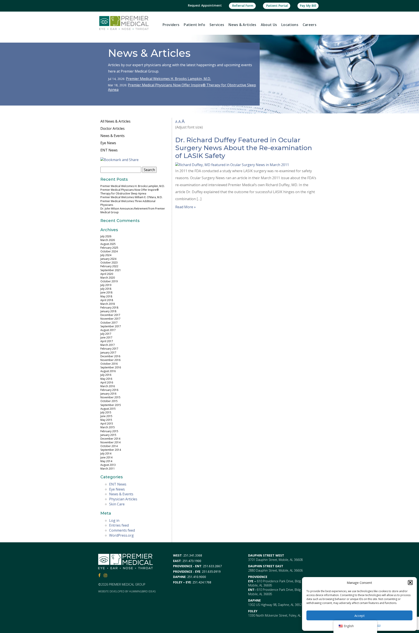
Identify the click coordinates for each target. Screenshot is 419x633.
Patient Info (194, 24)
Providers (171, 24)
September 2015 (110, 405)
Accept (359, 615)
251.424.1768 (201, 582)
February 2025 (109, 248)
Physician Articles (123, 499)
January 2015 (108, 435)
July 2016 (105, 375)
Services (217, 24)
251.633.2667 (212, 566)
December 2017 (110, 315)
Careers (309, 24)
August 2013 (108, 465)
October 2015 (109, 401)
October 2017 (109, 322)
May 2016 (106, 379)
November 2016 (110, 360)
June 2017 (106, 337)
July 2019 (105, 285)
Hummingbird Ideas (142, 591)
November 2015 (110, 397)
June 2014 (106, 457)
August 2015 (108, 409)
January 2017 (108, 352)
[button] (410, 582)
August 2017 (108, 330)
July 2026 (105, 236)
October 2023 (109, 262)
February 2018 (109, 307)
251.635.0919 (211, 571)
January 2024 (108, 259)
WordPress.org (121, 535)
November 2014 (110, 442)
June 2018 (106, 292)
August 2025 (108, 244)
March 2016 (107, 386)
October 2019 (109, 281)
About (269, 24)
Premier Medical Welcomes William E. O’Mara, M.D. (131, 197)
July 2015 (105, 412)
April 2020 (106, 274)
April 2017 (106, 341)
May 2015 (106, 420)
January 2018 (108, 311)
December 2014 (110, 438)
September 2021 (110, 270)
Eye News (108, 142)
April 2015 (106, 423)
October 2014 (109, 446)
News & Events (112, 135)
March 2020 (107, 277)
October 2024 (109, 251)
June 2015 (106, 416)
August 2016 (108, 371)
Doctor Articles (112, 128)
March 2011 (107, 468)
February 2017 (109, 348)
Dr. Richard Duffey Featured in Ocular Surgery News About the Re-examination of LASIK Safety (243, 148)
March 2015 (107, 427)
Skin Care (117, 504)
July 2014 (105, 453)
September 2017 (110, 326)
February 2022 (109, 266)
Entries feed (119, 525)
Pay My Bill (308, 5)
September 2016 (110, 367)
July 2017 (105, 334)
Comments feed (122, 530)
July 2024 (105, 255)
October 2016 (109, 364)
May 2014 (106, 461)
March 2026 (107, 240)
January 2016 (108, 393)
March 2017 (107, 345)
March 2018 (107, 304)
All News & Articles (115, 121)
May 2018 (106, 296)
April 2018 (106, 300)
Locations (289, 24)
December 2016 (110, 356)
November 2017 (110, 319)
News (242, 24)
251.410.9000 (196, 577)
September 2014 (110, 450)
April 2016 (106, 382)
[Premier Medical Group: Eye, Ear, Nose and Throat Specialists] (124, 22)
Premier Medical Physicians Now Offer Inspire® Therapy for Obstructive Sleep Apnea (182, 87)
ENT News (109, 150)
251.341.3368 (192, 555)
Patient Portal (276, 5)
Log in (114, 520)
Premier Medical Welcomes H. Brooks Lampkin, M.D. (168, 78)
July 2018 (105, 289)
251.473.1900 (191, 561)
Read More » (185, 207)
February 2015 (109, 431)
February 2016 (109, 390)
